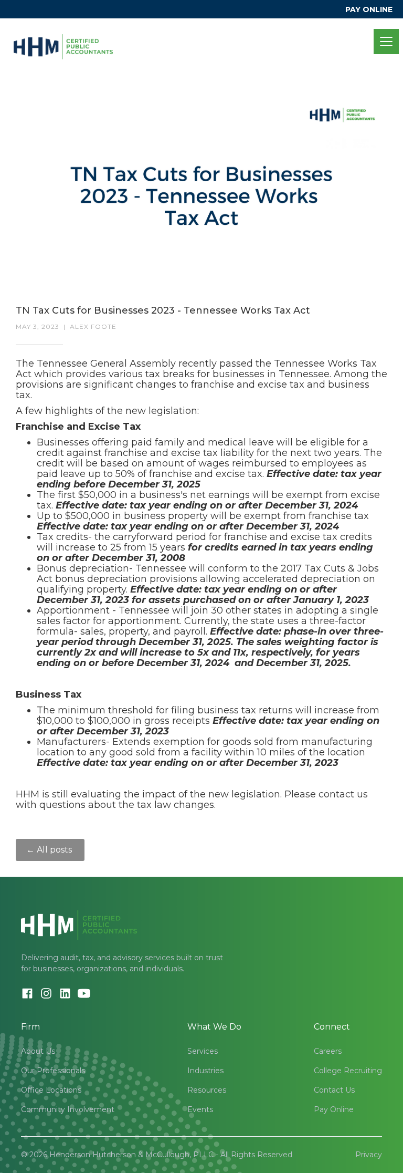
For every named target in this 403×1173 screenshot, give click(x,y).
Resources (206, 1090)
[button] (384, 41)
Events (200, 1109)
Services (202, 1051)
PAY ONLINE (369, 9)
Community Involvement (67, 1109)
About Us (38, 1051)
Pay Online (334, 1109)
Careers (328, 1051)
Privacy (368, 1154)
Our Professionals (53, 1070)
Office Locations (51, 1090)
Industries (205, 1070)
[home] (63, 41)
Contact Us (334, 1090)
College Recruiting (348, 1070)
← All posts (50, 850)
